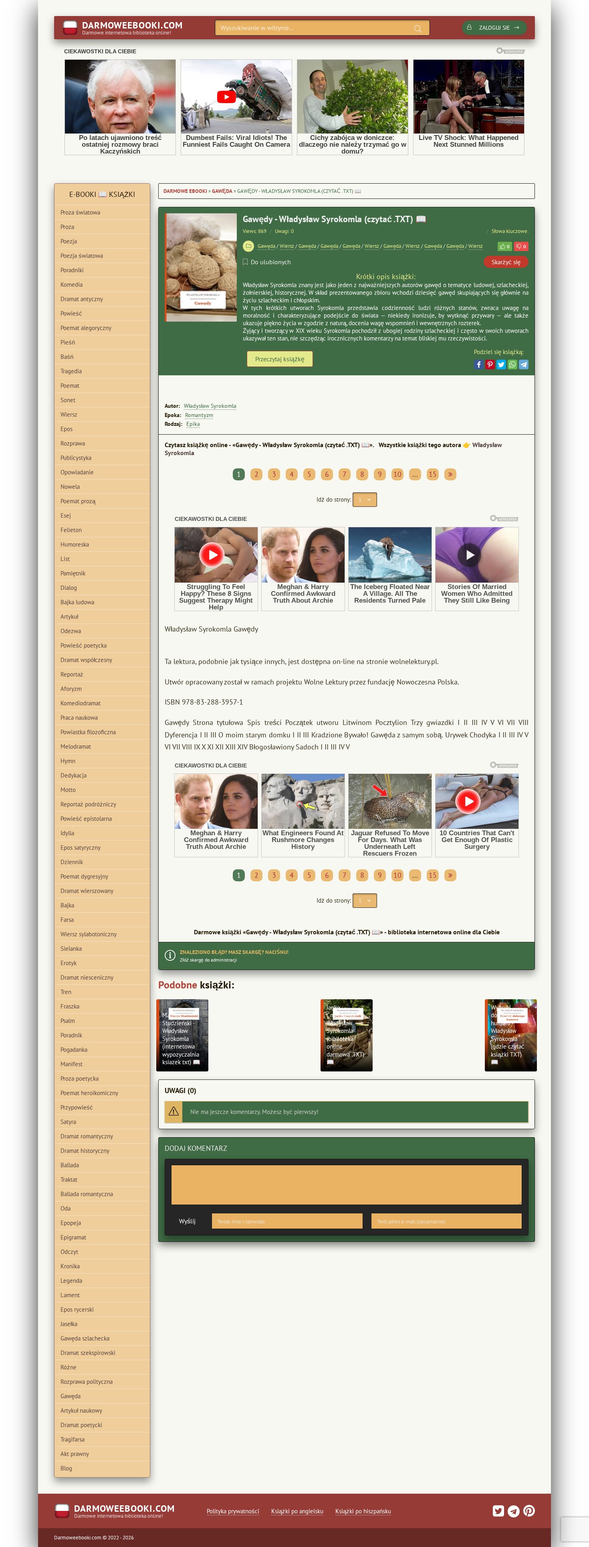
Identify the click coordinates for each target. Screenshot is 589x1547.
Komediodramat (81, 703)
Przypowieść (77, 1107)
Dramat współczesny (86, 660)
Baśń (67, 356)
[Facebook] (479, 364)
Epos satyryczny (81, 847)
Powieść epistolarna (86, 818)
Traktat (69, 1179)
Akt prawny (75, 1454)
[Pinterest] (490, 364)
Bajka (67, 905)
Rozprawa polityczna (87, 1381)
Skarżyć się (506, 262)
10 (397, 474)
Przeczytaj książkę (280, 359)
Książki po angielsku (297, 1511)
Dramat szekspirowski (88, 1353)
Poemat (70, 385)
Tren (66, 992)
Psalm (68, 1021)
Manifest (72, 1064)
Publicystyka (76, 458)
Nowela (70, 486)
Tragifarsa (73, 1439)
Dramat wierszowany (87, 891)
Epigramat (73, 1237)
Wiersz (287, 246)
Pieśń (68, 342)
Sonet (68, 400)
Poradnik (71, 1035)
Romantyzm (199, 415)
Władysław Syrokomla (210, 405)
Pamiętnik (73, 573)
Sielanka (71, 948)
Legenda (71, 1280)
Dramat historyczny (85, 1150)
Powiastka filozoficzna (88, 732)
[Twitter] (501, 364)
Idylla (67, 833)
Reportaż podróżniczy (88, 804)
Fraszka (70, 1006)
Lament (70, 1295)
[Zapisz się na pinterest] (528, 1513)
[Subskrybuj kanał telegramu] (513, 1513)
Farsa (67, 919)
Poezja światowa (82, 255)
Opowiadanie (77, 472)
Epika (193, 423)
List (65, 559)
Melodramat (76, 746)
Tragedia (71, 371)
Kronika (70, 1266)
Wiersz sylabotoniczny (89, 934)
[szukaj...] (418, 29)
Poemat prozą (78, 501)
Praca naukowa (79, 717)
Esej (66, 515)
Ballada (70, 1165)
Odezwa (71, 631)
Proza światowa (80, 212)
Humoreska (75, 544)
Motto (68, 790)
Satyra (68, 1122)
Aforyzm (71, 689)
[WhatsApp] (512, 364)
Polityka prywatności (233, 1511)
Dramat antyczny (82, 299)
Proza (67, 227)
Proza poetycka (80, 1078)
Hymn (68, 761)
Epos (67, 429)
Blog (66, 1468)
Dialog (69, 587)
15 (433, 474)
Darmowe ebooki (185, 191)
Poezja (69, 241)
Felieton (71, 530)
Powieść (71, 313)
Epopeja (71, 1223)
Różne (69, 1367)
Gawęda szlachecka (85, 1338)
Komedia (72, 284)
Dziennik (72, 862)
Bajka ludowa (77, 602)
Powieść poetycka (84, 645)
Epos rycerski (77, 1309)
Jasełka (69, 1324)
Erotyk (69, 963)
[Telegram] (523, 364)
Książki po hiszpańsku (363, 1511)
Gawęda (222, 191)
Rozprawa (73, 443)
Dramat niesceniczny (87, 977)
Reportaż (72, 674)
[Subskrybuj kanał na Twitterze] (498, 1513)
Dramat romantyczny (87, 1136)
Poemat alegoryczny (86, 328)
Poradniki (72, 270)
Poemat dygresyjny (84, 876)
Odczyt (69, 1251)
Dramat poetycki (81, 1425)
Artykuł (69, 616)
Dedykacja (74, 775)
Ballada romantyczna (87, 1194)
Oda (66, 1208)
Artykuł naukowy (81, 1410)
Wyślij (187, 1221)
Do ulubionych (271, 262)
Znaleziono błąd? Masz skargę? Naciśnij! (234, 952)
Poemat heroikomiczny (89, 1093)
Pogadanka (74, 1049)
